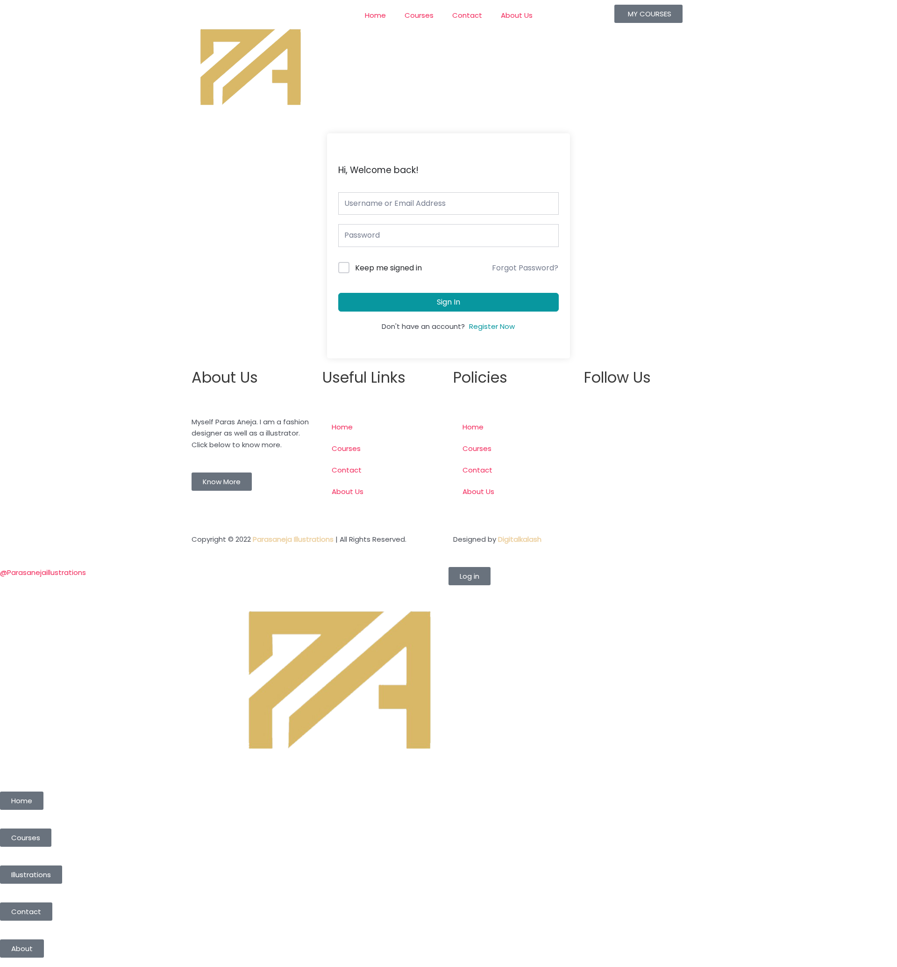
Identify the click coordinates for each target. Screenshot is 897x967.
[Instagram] (595, 482)
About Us (517, 15)
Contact (467, 15)
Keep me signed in (388, 267)
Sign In (448, 302)
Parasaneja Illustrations (293, 539)
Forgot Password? (525, 267)
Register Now (492, 326)
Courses (419, 15)
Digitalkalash (519, 539)
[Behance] (595, 509)
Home (375, 15)
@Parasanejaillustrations (43, 572)
